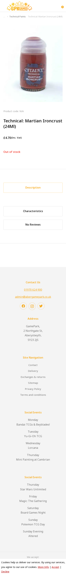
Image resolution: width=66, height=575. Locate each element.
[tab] (33, 188)
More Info (43, 567)
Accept (55, 567)
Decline (5, 571)
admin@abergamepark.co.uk (33, 297)
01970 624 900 (33, 290)
